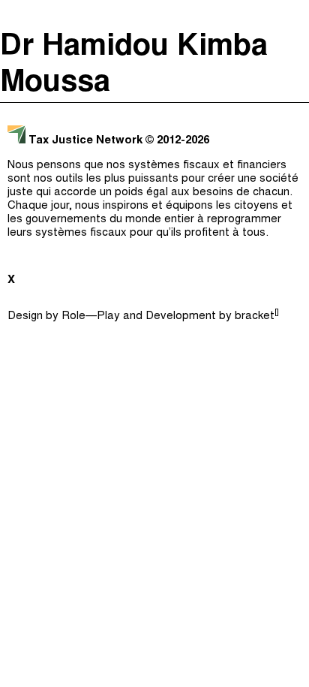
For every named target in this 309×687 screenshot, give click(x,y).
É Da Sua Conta (150, 111)
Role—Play (91, 316)
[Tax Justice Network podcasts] (16, 15)
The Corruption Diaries (151, 171)
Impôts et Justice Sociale (150, 141)
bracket (257, 316)
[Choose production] (290, 71)
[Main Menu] (293, 15)
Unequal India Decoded (151, 201)
